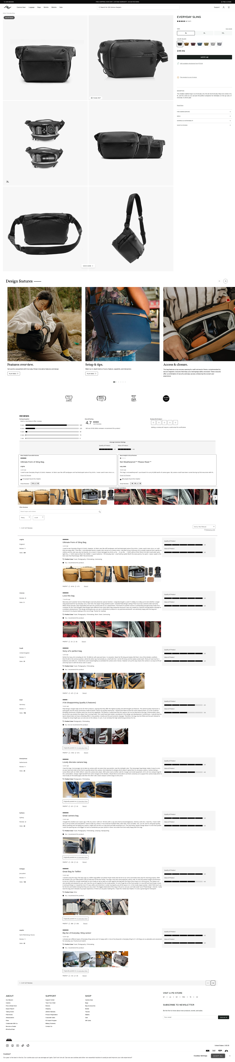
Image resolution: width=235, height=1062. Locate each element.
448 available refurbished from (191, 63)
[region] (117, 1056)
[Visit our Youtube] (17, 1045)
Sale (61, 7)
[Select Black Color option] (180, 44)
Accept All (218, 1056)
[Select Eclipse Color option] (193, 44)
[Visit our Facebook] (12, 1045)
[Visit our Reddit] (27, 1045)
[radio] (180, 44)
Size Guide (229, 28)
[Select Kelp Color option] (206, 44)
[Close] (230, 1056)
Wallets (54, 7)
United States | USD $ (222, 1045)
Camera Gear (21, 7)
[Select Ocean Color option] (200, 44)
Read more (180, 105)
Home (4, 13)
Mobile (46, 7)
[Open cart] (228, 7)
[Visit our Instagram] (7, 1045)
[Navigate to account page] (223, 7)
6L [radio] (204, 33)
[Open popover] (213, 44)
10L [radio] (223, 33)
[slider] (130, 57)
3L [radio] (186, 33)
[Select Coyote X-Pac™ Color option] (186, 44)
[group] (204, 33)
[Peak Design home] (8, 7)
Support (217, 7)
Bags (39, 7)
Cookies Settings (200, 1056)
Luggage (31, 7)
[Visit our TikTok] (22, 1045)
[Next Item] (225, 281)
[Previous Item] (219, 281)
